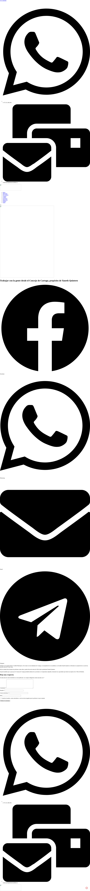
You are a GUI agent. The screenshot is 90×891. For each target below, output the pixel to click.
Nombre (2, 690)
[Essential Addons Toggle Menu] (0, 205)
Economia (5, 198)
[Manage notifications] (87, 888)
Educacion (5, 200)
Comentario (3, 688)
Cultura (4, 197)
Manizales (5, 193)
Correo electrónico (4, 693)
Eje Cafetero (5, 195)
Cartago (4, 196)
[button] (45, 329)
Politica (4, 201)
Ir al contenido (3, 0)
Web (1, 695)
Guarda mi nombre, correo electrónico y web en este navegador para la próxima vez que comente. (23, 698)
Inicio (4, 192)
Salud (4, 202)
